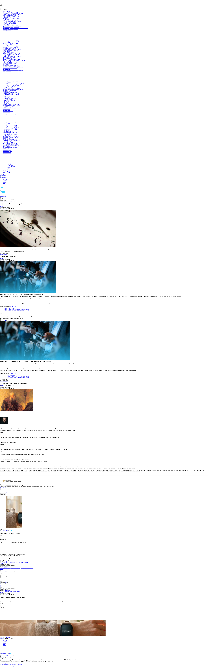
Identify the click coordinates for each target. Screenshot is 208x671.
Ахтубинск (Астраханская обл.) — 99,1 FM (11, 18)
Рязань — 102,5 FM (6, 109)
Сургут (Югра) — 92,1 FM (7, 121)
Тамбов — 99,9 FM (6, 123)
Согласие (6, 542)
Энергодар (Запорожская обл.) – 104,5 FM (10, 144)
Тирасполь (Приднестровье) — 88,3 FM (10, 126)
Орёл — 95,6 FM (6, 97)
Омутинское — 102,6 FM (7, 168)
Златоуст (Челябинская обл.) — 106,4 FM (10, 50)
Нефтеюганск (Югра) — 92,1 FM (9, 86)
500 (1, 487)
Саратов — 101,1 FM (6, 112)
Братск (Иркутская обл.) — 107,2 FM (9, 22)
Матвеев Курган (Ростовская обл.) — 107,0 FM (11, 78)
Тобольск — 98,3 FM (6, 167)
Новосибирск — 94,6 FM (7, 91)
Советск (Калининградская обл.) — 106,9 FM (11, 117)
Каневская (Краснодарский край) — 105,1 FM (11, 59)
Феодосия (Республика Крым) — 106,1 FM (10, 137)
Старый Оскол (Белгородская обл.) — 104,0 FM (11, 119)
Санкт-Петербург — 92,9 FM (8, 111)
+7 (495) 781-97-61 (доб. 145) (12, 651)
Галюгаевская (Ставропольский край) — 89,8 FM (12, 36)
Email (1, 535)
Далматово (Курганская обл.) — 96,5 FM (10, 39)
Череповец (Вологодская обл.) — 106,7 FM (10, 142)
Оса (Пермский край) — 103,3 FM (9, 99)
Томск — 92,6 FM (6, 130)
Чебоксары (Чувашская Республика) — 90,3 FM (11, 140)
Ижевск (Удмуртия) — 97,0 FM (8, 52)
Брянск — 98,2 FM (6, 24)
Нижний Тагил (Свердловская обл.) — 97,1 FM (11, 88)
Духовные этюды (7, 578)
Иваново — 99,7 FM (6, 51)
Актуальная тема (12, 201)
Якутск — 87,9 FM (6, 146)
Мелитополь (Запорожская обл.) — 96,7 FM (11, 79)
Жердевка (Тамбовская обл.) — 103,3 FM (10, 47)
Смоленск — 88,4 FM (7, 116)
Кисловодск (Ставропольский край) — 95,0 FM (11, 66)
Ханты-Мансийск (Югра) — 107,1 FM (10, 139)
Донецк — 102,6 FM (6, 42)
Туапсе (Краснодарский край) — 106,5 (10, 132)
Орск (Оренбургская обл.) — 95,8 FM (9, 98)
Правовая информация (4, 663)
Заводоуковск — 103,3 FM (7, 159)
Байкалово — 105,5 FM (7, 152)
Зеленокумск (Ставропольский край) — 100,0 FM (12, 49)
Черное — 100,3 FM (6, 171)
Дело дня (2, 174)
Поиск (12, 199)
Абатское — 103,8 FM (7, 150)
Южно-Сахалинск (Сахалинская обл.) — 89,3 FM (12, 145)
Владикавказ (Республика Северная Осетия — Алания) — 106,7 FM (15, 28)
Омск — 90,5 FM (6, 95)
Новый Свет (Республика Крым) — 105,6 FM (11, 94)
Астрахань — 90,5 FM (7, 17)
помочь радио (3, 175)
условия (7, 492)
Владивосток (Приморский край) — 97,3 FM (11, 27)
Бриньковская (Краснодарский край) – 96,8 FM (11, 23)
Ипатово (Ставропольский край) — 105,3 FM (11, 54)
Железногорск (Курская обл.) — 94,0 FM (10, 46)
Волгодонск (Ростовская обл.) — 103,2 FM (10, 29)
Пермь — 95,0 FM (6, 102)
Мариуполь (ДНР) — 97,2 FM (8, 77)
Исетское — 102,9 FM (7, 161)
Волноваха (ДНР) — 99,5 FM (8, 31)
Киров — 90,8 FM (6, 64)
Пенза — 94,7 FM (6, 101)
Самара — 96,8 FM (6, 110)
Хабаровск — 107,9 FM (7, 138)
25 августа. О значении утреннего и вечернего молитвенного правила (16, 310)
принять (1, 670)
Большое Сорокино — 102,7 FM (8, 154)
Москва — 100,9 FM (6, 11)
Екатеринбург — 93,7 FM (7, 44)
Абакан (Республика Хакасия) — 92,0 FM (10, 12)
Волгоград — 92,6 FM (7, 30)
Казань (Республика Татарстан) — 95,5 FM (10, 57)
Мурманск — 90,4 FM (7, 82)
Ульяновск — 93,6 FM (7, 135)
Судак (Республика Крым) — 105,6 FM (10, 120)
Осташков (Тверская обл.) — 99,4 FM (9, 100)
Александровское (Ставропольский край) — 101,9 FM (13, 13)
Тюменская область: (6, 149)
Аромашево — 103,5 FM (7, 151)
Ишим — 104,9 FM (6, 162)
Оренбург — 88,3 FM (6, 96)
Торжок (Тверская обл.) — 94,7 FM (9, 131)
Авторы (4, 181)
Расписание (5, 180)
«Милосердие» (17, 647)
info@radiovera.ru (3, 651)
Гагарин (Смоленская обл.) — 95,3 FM (10, 35)
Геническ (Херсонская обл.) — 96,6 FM (10, 38)
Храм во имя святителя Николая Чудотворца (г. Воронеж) (11, 591)
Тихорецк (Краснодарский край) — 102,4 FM (11, 127)
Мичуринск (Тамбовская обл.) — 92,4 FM (10, 81)
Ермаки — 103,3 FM (6, 158)
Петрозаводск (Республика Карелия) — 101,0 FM (12, 104)
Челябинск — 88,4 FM (7, 141)
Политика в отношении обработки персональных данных (11, 664)
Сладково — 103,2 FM (7, 169)
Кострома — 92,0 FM (6, 69)
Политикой (4, 543)
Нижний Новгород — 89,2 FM (8, 87)
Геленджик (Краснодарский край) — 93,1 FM (11, 37)
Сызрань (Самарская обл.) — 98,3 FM (9, 122)
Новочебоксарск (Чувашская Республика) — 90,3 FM (12, 92)
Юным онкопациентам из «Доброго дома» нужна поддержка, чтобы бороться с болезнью (16, 568)
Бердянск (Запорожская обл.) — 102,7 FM (10, 20)
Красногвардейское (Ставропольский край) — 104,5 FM (13, 70)
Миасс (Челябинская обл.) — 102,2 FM (10, 80)
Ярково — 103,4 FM (6, 172)
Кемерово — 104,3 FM (7, 61)
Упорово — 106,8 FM (7, 170)
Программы (5, 179)
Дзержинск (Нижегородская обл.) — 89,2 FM (11, 40)
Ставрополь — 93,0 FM (7, 118)
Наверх (1, 637)
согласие (6, 548)
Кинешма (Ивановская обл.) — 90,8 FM (10, 63)
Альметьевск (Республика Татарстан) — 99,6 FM (12, 14)
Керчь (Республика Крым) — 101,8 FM (10, 62)
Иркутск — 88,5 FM (6, 55)
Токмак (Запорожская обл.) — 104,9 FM (10, 128)
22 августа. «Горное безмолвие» (6, 579)
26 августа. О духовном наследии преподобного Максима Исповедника (16, 309)
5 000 (5, 487)
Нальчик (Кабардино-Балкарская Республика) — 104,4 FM (13, 83)
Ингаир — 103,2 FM (6, 160)
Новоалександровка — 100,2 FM (9, 166)
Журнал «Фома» (3, 647)
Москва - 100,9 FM (3, 9)
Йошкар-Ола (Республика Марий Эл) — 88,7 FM (12, 56)
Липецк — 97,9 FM (6, 75)
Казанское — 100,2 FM (7, 163)
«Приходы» (22, 647)
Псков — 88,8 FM (6, 103)
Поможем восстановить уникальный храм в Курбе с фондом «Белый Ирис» (14, 562)
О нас (4, 183)
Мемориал (4, 645)
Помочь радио (3, 493)
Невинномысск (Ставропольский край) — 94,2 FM (12, 84)
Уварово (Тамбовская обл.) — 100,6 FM (10, 134)
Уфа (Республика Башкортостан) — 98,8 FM (11, 136)
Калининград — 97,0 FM (7, 58)
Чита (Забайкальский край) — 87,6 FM (10, 143)
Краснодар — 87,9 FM (7, 71)
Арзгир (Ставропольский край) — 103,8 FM (11, 16)
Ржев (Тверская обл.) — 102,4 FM (9, 106)
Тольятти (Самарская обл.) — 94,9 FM (10, 129)
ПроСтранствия (7, 590)
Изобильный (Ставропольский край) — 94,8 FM (11, 53)
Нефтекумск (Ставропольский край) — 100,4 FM (12, 85)
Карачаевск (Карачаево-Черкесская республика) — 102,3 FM (14, 60)
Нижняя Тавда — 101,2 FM (8, 165)
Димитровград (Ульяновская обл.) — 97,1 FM (11, 41)
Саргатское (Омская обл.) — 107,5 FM (10, 113)
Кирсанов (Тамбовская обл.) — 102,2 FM (10, 65)
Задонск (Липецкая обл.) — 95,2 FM (9, 48)
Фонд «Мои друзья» (10, 647)
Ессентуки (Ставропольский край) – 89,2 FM (11, 45)
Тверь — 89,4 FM (6, 124)
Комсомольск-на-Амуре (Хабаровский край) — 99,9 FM (13, 67)
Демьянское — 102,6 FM (7, 157)
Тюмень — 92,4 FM (6, 133)
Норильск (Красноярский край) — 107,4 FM (11, 93)
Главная (1, 201)
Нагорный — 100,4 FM (7, 164)
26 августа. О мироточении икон (9, 308)
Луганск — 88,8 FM (6, 76)
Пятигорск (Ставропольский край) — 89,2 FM (11, 105)
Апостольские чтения (4, 381)
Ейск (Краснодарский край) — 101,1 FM (10, 43)
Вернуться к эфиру (3, 8)
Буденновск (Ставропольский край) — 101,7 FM (12, 26)
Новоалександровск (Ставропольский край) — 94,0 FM (13, 89)
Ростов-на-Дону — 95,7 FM (8, 107)
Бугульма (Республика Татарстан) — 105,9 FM (11, 25)
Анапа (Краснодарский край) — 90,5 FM (10, 15)
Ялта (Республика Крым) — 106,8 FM (10, 147)
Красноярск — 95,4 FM (7, 72)
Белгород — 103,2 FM (7, 19)
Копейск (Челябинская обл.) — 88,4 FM (10, 68)
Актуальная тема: (13, 306)
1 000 (3, 487)
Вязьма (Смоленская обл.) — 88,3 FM (9, 34)
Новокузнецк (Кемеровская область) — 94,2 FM (11, 90)
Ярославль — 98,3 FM (7, 148)
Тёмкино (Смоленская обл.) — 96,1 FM (10, 125)
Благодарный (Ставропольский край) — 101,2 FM (12, 21)
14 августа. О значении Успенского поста (8, 585)
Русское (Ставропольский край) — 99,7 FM (11, 108)
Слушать (2, 561)
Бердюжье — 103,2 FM (7, 153)
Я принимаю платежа (7, 492)
